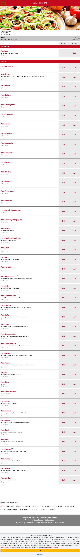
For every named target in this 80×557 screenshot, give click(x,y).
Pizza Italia (5, 324)
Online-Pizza (49, 520)
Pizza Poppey (5, 363)
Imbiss (2, 510)
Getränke (51, 510)
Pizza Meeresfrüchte (8, 391)
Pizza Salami (5, 85)
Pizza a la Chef (6, 478)
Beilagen (34, 510)
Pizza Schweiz (6, 411)
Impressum (19, 523)
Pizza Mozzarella (7, 143)
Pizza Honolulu (6, 267)
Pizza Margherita (7, 66)
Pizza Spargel (5, 162)
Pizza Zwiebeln (6, 172)
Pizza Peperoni (6, 181)
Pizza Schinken (6, 95)
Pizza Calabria (6, 305)
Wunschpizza (5, 74)
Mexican (48, 506)
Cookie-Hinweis (59, 523)
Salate (27, 506)
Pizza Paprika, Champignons (11, 238)
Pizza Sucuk (5, 248)
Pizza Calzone (6, 449)
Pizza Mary (4, 257)
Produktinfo (5, 55)
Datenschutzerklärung (51, 547)
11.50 (74, 67)
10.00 (63, 211)
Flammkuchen (12, 510)
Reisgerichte (70, 506)
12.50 (74, 211)
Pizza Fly (4, 372)
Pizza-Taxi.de (38, 520)
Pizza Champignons (8, 104)
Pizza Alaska (5, 468)
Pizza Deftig (5, 315)
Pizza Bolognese (7, 114)
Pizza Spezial (5, 353)
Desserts (42, 510)
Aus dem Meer (24, 510)
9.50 (63, 67)
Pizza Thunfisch (6, 133)
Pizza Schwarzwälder (8, 344)
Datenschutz (30, 523)
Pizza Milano (5, 420)
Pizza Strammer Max (8, 296)
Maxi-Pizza (20, 506)
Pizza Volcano (6, 459)
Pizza (2, 506)
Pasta (34, 506)
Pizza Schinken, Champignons (11, 220)
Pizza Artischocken (7, 191)
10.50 (63, 269)
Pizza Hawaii (5, 228)
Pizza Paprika (5, 124)
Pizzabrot (4, 51)
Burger (40, 506)
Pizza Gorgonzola (7, 152)
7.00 (74, 53)
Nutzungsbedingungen (44, 523)
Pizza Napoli (5, 401)
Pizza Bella (4, 286)
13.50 (74, 298)
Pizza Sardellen (6, 200)
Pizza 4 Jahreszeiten (8, 334)
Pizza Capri (5, 430)
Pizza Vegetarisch (7, 276)
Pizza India (4, 439)
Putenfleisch (58, 506)
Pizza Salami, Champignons (10, 210)
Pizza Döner (5, 382)
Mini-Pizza (10, 506)
